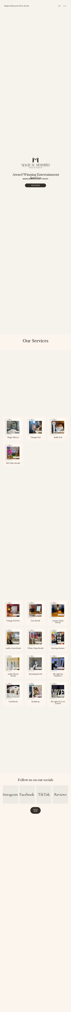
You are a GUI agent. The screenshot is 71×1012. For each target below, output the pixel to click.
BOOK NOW (35, 185)
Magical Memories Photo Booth (16, 6)
